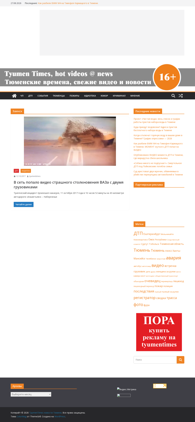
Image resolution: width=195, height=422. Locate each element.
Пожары (74, 95)
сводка (161, 298)
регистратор (145, 297)
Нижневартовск (141, 239)
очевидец (152, 281)
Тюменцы (59, 95)
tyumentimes (34, 176)
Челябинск (151, 258)
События (42, 95)
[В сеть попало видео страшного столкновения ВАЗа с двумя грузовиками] (70, 141)
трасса (172, 298)
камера (137, 276)
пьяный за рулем (170, 291)
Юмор (104, 95)
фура (146, 305)
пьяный (158, 292)
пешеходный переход (144, 286)
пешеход (178, 281)
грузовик (139, 271)
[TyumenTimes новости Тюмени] (14, 95)
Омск (151, 239)
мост (143, 276)
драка (153, 272)
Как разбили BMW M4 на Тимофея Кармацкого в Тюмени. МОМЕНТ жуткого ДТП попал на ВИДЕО (68, 5)
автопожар (146, 266)
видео (158, 265)
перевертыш (167, 281)
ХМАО (168, 250)
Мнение (135, 95)
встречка (170, 266)
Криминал (119, 95)
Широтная (161, 259)
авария (173, 258)
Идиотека (90, 95)
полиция (168, 286)
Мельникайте (167, 234)
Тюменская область (172, 244)
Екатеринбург (151, 234)
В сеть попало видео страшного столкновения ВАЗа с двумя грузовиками (69, 184)
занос (178, 272)
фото (138, 304)
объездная (139, 281)
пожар (158, 286)
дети (148, 271)
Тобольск (154, 243)
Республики (161, 239)
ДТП (30, 95)
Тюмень (142, 250)
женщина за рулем (166, 271)
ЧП (21, 95)
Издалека (26, 171)
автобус (138, 266)
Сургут (144, 243)
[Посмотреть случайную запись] (180, 95)
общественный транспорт (166, 276)
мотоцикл (150, 276)
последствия (144, 291)
